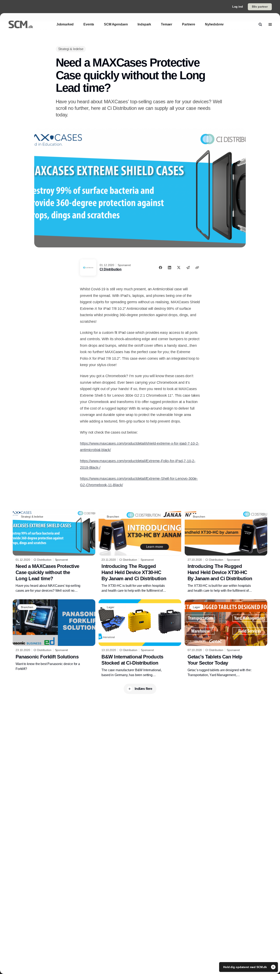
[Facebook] (160, 267)
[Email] (188, 267)
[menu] (270, 24)
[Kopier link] (197, 267)
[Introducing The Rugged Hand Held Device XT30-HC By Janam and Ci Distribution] (140, 551)
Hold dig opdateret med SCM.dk (245, 967)
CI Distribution (111, 269)
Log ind (237, 6)
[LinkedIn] (169, 267)
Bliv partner (260, 6)
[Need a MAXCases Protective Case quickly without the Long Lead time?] (54, 551)
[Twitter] (178, 267)
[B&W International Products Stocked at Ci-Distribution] (140, 638)
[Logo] (20, 24)
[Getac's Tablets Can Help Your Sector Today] (226, 638)
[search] (260, 24)
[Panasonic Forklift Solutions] (54, 635)
